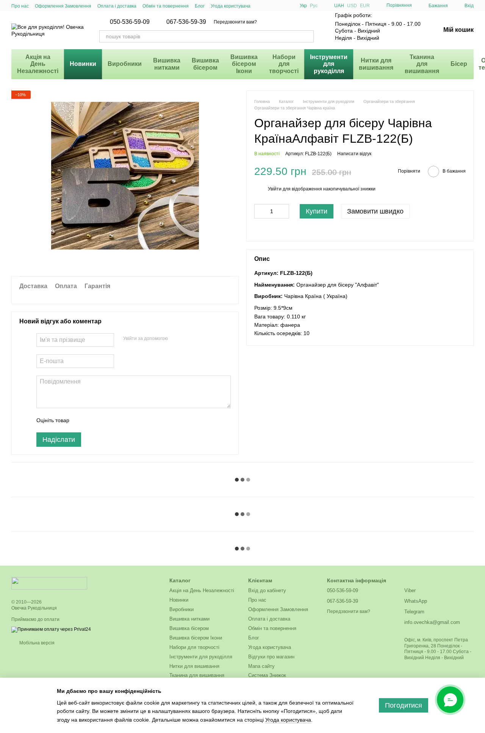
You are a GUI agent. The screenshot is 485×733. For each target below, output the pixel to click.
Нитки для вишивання (376, 63)
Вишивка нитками (166, 63)
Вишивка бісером (205, 63)
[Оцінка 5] (130, 420)
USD (352, 5)
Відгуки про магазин (271, 657)
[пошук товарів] (308, 36)
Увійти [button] (275, 189)
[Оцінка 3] (106, 420)
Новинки (83, 64)
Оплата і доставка (116, 6)
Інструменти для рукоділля (328, 64)
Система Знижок (267, 675)
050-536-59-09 (130, 22)
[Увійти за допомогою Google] (188, 338)
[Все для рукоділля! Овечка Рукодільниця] (49, 583)
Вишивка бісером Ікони (244, 64)
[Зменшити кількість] (260, 211)
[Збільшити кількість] (283, 211)
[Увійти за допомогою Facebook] (176, 338)
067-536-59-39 (186, 22)
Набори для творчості (284, 64)
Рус (314, 5)
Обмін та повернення (165, 6)
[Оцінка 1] (82, 420)
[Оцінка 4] (118, 420)
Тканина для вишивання (422, 64)
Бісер (459, 64)
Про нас (20, 6)
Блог (200, 6)
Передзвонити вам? (235, 22)
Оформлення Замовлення (63, 6)
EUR (365, 5)
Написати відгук (354, 154)
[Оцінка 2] (94, 420)
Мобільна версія (36, 643)
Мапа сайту (261, 666)
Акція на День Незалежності (37, 64)
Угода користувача (230, 6)
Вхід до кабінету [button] (267, 590)
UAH (339, 5)
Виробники (125, 64)
